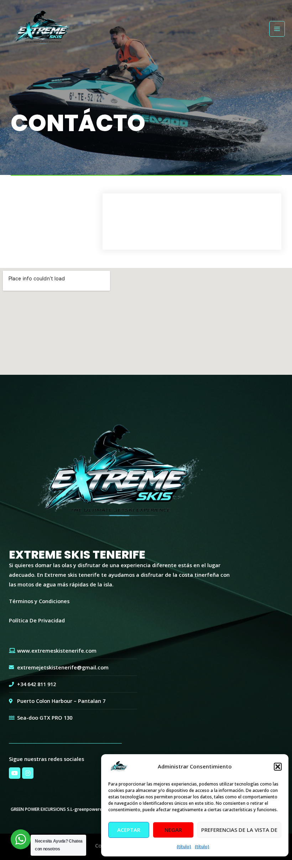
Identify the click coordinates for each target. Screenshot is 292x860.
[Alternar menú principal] (277, 29)
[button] (277, 766)
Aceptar (128, 829)
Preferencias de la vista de (239, 829)
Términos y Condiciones (39, 601)
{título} (184, 847)
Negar (173, 829)
